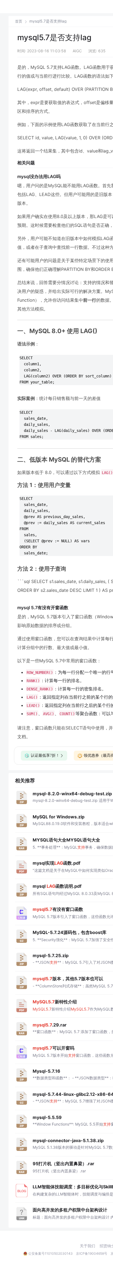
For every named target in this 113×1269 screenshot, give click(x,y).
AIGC (77, 50)
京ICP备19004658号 (91, 1253)
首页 (18, 21)
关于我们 (87, 1246)
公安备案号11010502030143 (50, 1253)
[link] (18, 21)
